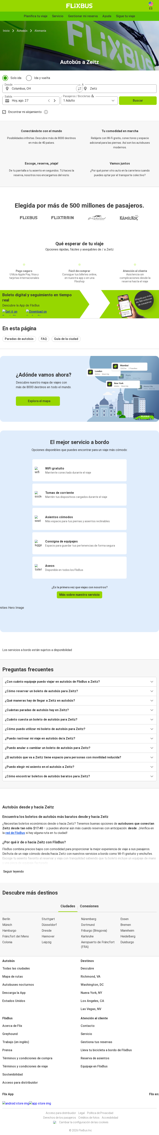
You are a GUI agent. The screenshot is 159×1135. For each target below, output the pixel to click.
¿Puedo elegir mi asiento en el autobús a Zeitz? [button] (39, 767)
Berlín (6, 919)
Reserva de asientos (95, 1058)
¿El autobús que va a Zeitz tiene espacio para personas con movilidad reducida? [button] (63, 757)
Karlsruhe (87, 936)
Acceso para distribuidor (20, 1082)
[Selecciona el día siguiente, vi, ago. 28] (54, 100)
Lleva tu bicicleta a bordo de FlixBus (106, 1050)
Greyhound (10, 1034)
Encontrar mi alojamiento (25, 112)
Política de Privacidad (100, 1113)
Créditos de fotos (88, 1117)
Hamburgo (9, 930)
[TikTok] (155, 1103)
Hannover (48, 936)
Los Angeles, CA (92, 1001)
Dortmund (88, 925)
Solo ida (15, 78)
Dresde (47, 930)
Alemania (40, 30)
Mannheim (127, 930)
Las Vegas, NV (91, 1009)
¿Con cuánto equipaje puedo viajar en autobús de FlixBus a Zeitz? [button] (52, 681)
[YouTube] (152, 1103)
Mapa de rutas (12, 976)
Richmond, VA (90, 976)
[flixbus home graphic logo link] (79, 5)
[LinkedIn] (153, 1103)
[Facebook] (149, 1103)
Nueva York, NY (91, 993)
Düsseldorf (49, 925)
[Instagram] (150, 1103)
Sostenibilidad (12, 1074)
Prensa (7, 1050)
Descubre (87, 968)
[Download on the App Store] (40, 1103)
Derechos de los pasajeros (59, 1117)
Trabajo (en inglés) (15, 1042)
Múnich (7, 925)
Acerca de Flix (12, 1026)
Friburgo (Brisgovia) (94, 930)
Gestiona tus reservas (96, 1042)
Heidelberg (127, 936)
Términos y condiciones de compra (27, 1058)
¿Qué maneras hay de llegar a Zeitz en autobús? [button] (40, 700)
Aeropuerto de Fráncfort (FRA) (98, 944)
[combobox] (44, 88)
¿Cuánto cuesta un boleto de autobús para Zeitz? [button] (41, 719)
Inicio (6, 30)
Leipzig (46, 942)
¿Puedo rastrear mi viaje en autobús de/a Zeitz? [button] (40, 738)
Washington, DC (92, 984)
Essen (124, 919)
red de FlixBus (15, 833)
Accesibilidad (110, 1117)
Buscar (138, 100)
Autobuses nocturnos (18, 984)
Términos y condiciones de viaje (25, 1066)
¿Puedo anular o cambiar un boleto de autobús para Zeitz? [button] (47, 748)
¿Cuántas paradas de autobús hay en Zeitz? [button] (37, 710)
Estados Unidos (13, 1001)
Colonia (7, 942)
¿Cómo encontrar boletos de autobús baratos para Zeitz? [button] (47, 776)
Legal (81, 1113)
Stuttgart (48, 919)
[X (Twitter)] (154, 1103)
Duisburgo (127, 942)
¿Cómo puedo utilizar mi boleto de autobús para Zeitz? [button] (45, 729)
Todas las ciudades (16, 968)
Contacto (88, 1026)
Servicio (86, 1034)
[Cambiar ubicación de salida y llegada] (79, 88)
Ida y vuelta (42, 78)
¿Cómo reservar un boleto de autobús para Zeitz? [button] (41, 691)
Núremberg (88, 919)
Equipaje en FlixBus (94, 1066)
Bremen (125, 925)
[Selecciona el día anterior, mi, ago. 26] (49, 100)
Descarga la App (14, 993)
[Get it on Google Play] (15, 1103)
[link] (79, 389)
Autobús (22, 30)
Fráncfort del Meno (15, 936)
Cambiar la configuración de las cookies (83, 1122)
